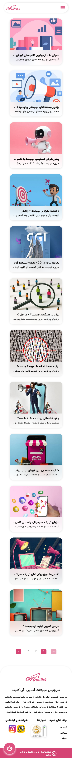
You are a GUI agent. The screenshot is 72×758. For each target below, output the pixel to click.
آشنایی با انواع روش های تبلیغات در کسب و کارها (36, 574)
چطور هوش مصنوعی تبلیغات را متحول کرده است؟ (36, 159)
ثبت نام (63, 727)
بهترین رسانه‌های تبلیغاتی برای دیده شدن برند (36, 107)
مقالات (63, 733)
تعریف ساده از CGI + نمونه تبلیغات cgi (36, 263)
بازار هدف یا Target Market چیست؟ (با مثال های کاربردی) (36, 367)
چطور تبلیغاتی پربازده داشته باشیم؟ (38, 418)
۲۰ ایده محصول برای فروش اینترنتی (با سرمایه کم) (36, 470)
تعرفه (64, 738)
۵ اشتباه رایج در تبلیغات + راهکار (40, 211)
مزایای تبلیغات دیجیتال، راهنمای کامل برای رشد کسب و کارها (36, 522)
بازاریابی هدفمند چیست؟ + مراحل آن (38, 315)
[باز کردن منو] (63, 8)
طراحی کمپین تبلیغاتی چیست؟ (41, 626)
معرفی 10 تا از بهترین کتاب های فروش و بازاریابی (36, 55)
